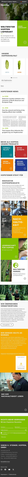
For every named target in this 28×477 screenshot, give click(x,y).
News (2, 86)
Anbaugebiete (6, 324)
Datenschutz (12, 474)
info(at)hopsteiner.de (11, 454)
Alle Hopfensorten (7, 80)
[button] (10, 1)
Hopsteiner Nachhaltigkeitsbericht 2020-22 (12, 353)
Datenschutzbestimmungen (19, 433)
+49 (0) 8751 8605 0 (11, 456)
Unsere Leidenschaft (22, 27)
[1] (25, 430)
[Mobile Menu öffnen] (26, 4)
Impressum (4, 474)
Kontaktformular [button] (5, 461)
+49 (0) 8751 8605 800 (10, 458)
